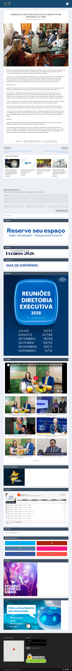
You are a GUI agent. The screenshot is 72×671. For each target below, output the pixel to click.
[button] (37, 395)
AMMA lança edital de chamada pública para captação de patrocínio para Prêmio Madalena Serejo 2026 (11, 172)
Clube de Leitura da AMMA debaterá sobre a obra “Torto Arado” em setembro (28, 171)
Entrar (28, 648)
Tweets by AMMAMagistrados (12, 532)
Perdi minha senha (35, 648)
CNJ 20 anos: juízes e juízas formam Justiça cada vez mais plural (44, 171)
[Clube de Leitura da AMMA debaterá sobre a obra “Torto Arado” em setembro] (28, 163)
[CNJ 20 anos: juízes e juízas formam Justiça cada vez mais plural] (44, 163)
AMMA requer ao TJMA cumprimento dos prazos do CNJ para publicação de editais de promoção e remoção (59, 172)
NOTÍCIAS (35, 19)
